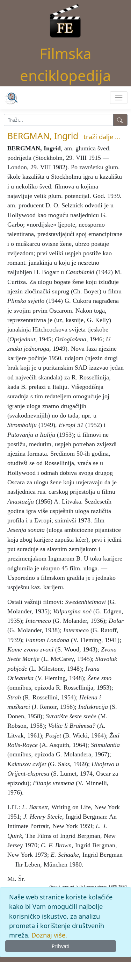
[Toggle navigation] (118, 97)
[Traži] (120, 120)
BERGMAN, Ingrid (42, 136)
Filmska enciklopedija (65, 64)
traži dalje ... (101, 137)
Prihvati (61, 946)
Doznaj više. (49, 935)
